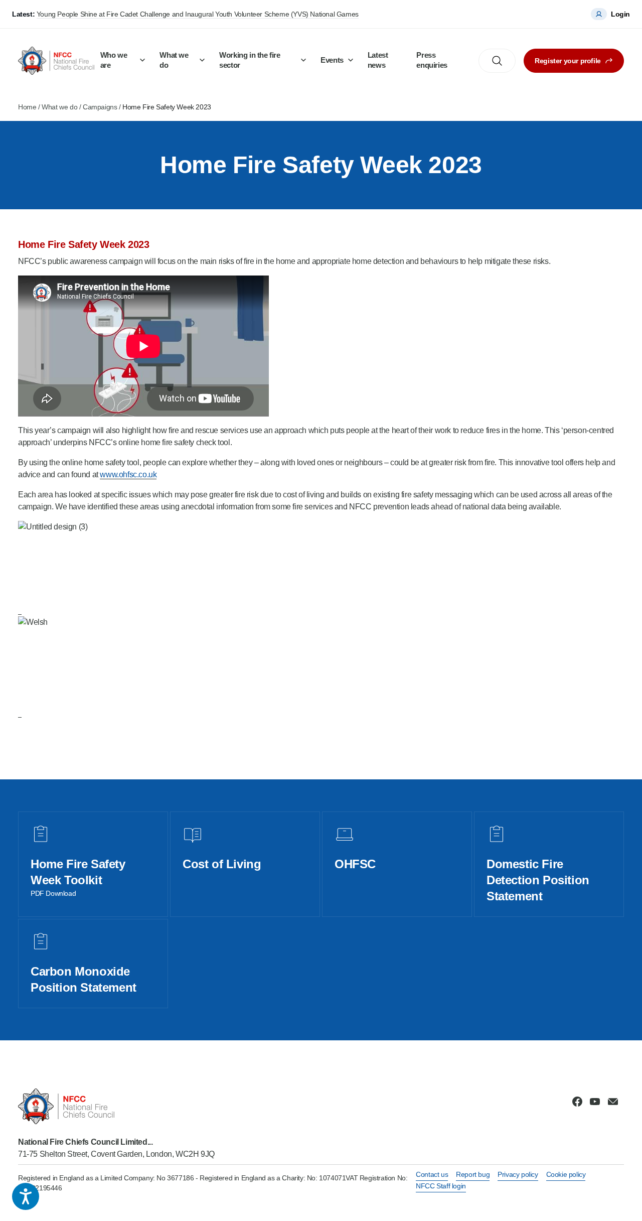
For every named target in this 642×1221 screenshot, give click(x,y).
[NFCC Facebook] (577, 1102)
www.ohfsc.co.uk (128, 474)
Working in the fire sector (249, 60)
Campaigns (100, 107)
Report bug (473, 1174)
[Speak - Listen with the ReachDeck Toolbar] (25, 1196)
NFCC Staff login (441, 1186)
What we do (173, 60)
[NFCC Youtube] (595, 1102)
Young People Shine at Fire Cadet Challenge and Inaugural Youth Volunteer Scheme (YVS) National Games (198, 14)
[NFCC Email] (613, 1102)
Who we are (113, 60)
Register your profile (568, 61)
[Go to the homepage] (56, 61)
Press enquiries (431, 60)
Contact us (432, 1174)
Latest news (378, 60)
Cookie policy (566, 1174)
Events (332, 60)
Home (27, 107)
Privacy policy (518, 1174)
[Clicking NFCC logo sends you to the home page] (116, 1106)
